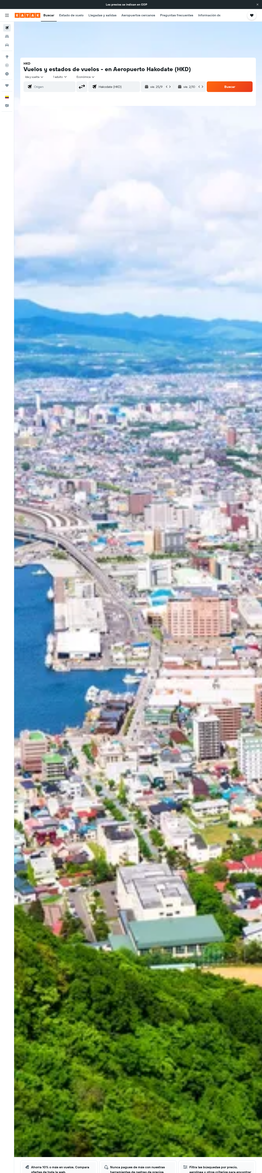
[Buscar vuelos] (7, 28)
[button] (257, 4)
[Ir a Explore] (7, 57)
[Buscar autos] (7, 45)
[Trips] (7, 85)
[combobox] (34, 77)
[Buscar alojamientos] (7, 36)
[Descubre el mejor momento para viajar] (7, 74)
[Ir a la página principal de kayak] (27, 15)
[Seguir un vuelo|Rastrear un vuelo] (7, 65)
